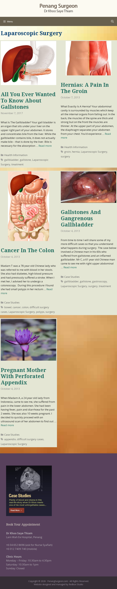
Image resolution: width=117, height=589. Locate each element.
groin (67, 151)
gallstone (25, 160)
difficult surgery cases (30, 439)
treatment (17, 164)
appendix (10, 439)
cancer (17, 307)
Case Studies (12, 302)
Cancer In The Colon (27, 250)
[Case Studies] (58, 491)
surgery (65, 156)
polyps (40, 312)
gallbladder (11, 160)
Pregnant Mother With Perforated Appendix (23, 376)
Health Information (15, 155)
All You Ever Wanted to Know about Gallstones (28, 100)
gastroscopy (99, 281)
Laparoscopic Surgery (94, 151)
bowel (8, 307)
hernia (76, 151)
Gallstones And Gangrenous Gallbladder (81, 218)
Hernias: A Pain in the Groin (85, 88)
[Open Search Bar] (112, 21)
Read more (45, 145)
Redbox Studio (76, 584)
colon (25, 307)
